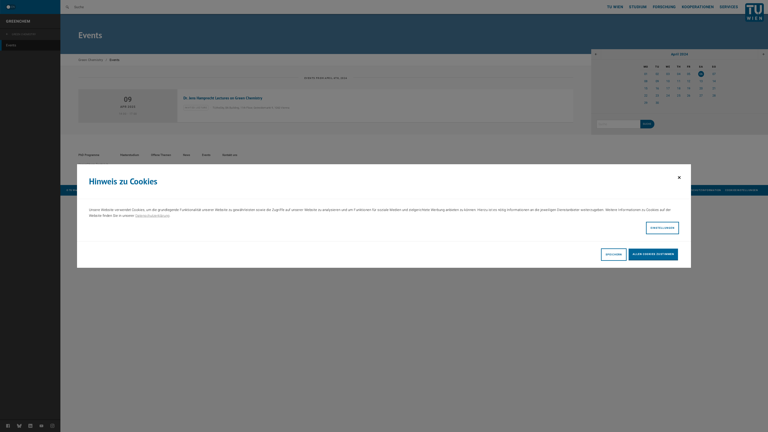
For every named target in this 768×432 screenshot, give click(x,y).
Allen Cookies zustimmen (653, 254)
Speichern (614, 254)
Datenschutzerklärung (152, 216)
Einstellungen (662, 227)
